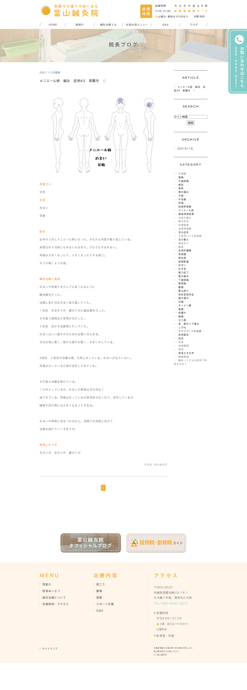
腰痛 (181, 287)
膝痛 (181, 316)
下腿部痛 (183, 280)
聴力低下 (183, 272)
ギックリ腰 (185, 305)
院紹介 (80, 24)
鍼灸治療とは (108, 24)
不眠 (181, 196)
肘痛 (181, 203)
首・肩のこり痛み (188, 324)
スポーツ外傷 (105, 604)
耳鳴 (181, 302)
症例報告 (183, 335)
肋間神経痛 (185, 206)
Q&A (165, 24)
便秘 (181, 188)
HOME (53, 24)
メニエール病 (186, 210)
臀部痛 (182, 283)
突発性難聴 (185, 250)
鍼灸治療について (54, 597)
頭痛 (181, 309)
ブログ (194, 24)
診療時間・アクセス (56, 604)
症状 (181, 338)
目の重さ (183, 239)
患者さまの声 (186, 353)
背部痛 (182, 254)
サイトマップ (49, 648)
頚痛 (181, 177)
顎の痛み (183, 192)
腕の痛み (183, 298)
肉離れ (182, 313)
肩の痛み (183, 276)
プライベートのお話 (190, 331)
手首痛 (182, 199)
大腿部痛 (183, 181)
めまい (182, 265)
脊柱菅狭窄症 (186, 294)
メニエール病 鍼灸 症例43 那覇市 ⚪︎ (72, 80)
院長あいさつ (51, 591)
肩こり (100, 584)
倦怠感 (182, 258)
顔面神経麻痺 (186, 214)
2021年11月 (185, 148)
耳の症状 (183, 232)
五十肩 (182, 320)
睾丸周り (183, 291)
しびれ (182, 327)
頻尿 (181, 185)
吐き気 (182, 269)
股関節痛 (183, 261)
